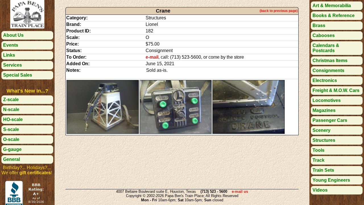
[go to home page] (27, 26)
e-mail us (240, 191)
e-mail (152, 57)
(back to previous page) (279, 11)
